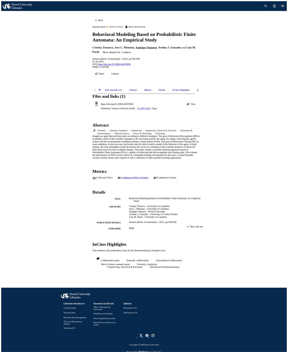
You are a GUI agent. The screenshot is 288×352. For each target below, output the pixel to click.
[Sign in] (274, 6)
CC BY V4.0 (143, 108)
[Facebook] (147, 335)
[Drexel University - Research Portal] (17, 6)
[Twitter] (141, 335)
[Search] (266, 6)
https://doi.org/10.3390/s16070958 (114, 64)
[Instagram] (153, 335)
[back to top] (99, 90)
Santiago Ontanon (146, 47)
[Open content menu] (283, 6)
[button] (191, 104)
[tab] (113, 90)
